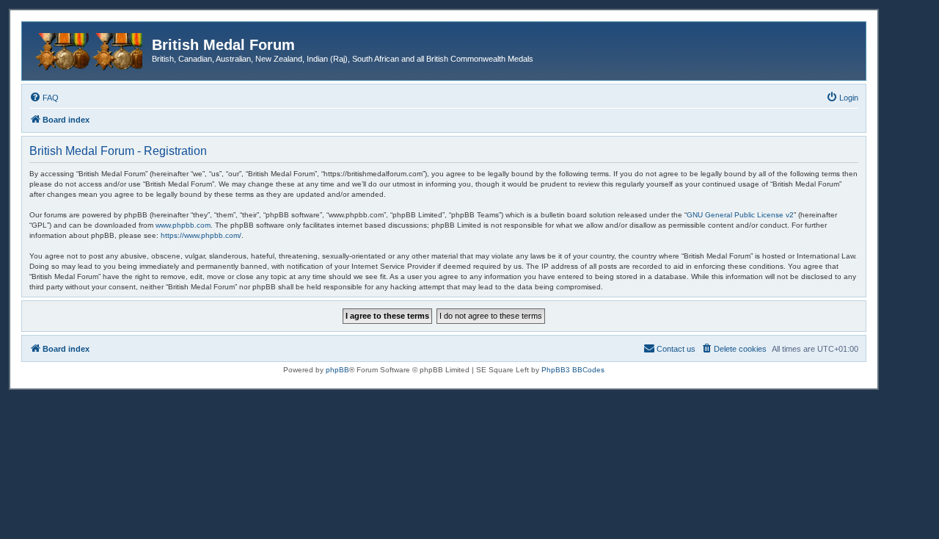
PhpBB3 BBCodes (572, 370)
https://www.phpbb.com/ (201, 235)
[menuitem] (44, 97)
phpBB (337, 370)
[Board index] (89, 49)
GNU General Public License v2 (740, 215)
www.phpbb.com (183, 225)
